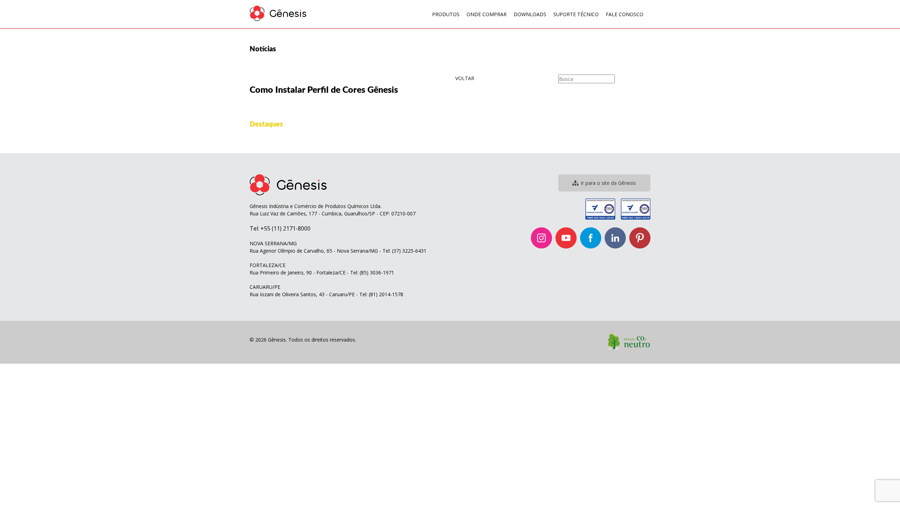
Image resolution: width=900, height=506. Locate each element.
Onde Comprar (487, 14)
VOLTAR (464, 78)
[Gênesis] (278, 13)
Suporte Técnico (576, 14)
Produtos (445, 14)
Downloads (530, 14)
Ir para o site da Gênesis (608, 183)
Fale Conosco (624, 14)
